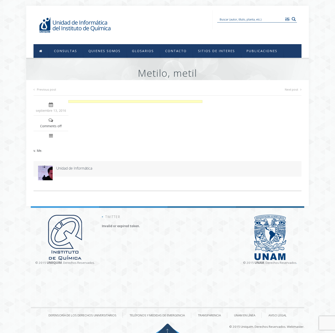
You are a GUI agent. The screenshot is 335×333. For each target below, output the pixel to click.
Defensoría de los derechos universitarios (82, 315)
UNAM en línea (244, 315)
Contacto (176, 51)
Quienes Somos (104, 51)
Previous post (46, 89)
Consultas (65, 51)
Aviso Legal (277, 315)
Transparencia (209, 315)
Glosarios (143, 51)
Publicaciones (261, 51)
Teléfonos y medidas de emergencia (157, 315)
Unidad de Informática (74, 168)
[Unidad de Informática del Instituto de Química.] (75, 25)
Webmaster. (295, 327)
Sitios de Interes (216, 51)
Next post (291, 89)
